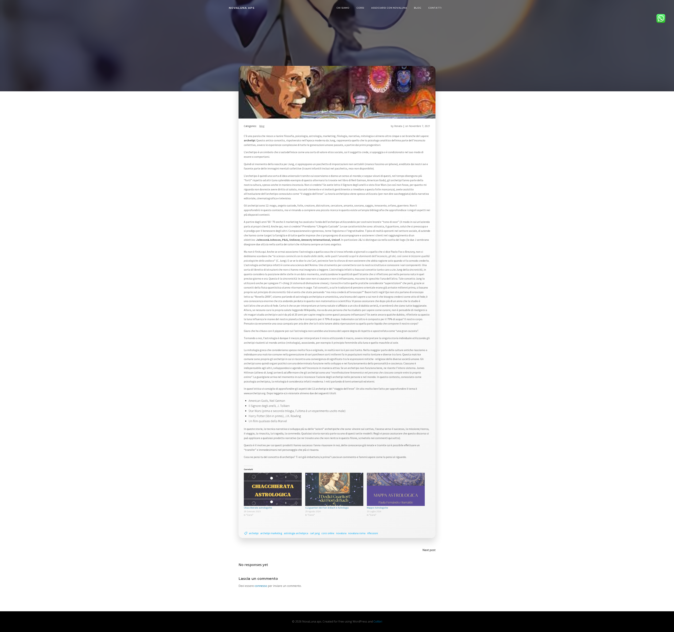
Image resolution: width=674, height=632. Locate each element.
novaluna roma (356, 533)
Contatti (435, 7)
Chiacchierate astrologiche (258, 507)
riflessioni (372, 533)
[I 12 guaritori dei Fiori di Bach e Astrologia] (334, 489)
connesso (261, 586)
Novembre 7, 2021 (419, 126)
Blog (417, 7)
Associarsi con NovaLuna (389, 7)
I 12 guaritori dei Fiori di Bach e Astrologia (327, 507)
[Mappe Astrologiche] (396, 489)
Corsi (360, 7)
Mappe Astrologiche (377, 507)
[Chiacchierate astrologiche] (273, 489)
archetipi (254, 533)
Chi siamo (342, 7)
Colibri (378, 621)
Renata (398, 126)
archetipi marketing (271, 533)
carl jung (315, 533)
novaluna (341, 533)
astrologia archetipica (296, 533)
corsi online (327, 533)
